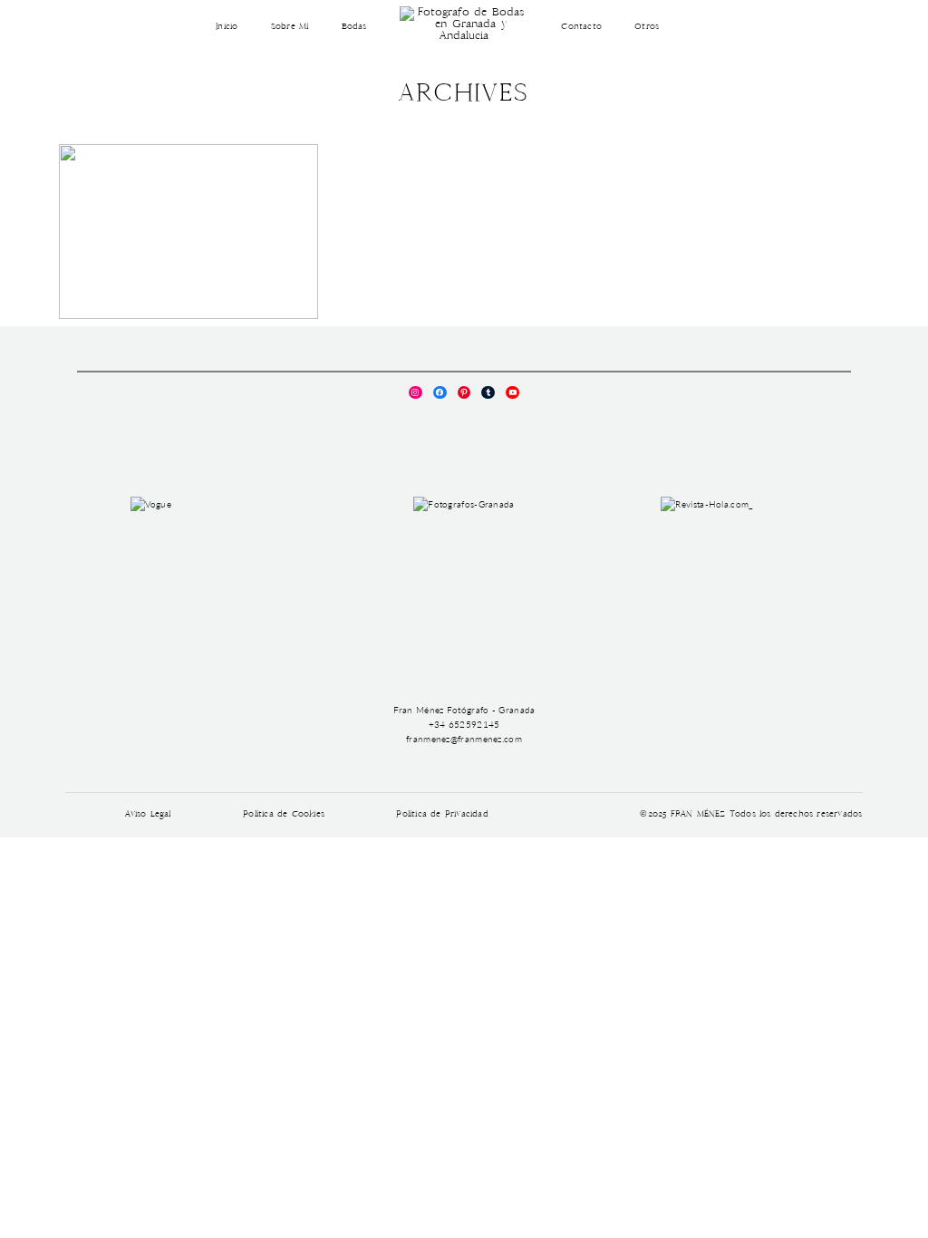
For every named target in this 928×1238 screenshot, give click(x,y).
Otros (646, 27)
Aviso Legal (148, 814)
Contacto (581, 27)
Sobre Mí (290, 27)
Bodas (354, 27)
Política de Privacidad (442, 814)
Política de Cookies (283, 814)
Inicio (226, 27)
